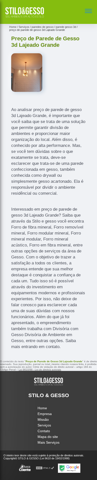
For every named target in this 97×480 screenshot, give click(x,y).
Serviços (44, 425)
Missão (43, 419)
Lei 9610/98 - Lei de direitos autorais (40, 369)
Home (42, 408)
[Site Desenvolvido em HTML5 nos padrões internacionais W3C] (45, 468)
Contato (44, 431)
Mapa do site (48, 437)
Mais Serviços (48, 442)
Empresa (45, 414)
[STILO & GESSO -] (24, 18)
